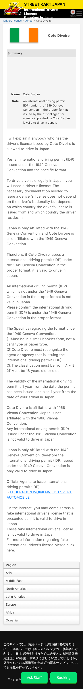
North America (16, 588)
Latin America (15, 596)
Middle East (14, 580)
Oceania (12, 620)
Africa (10, 612)
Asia (9, 573)
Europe (11, 604)
